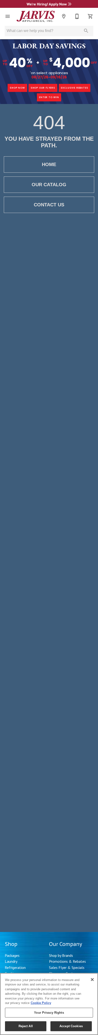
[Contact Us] (77, 16)
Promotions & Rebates (67, 961)
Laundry (11, 961)
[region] (49, 1004)
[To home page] (35, 16)
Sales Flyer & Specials (66, 967)
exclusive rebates (74, 88)
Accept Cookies (71, 1026)
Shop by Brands (61, 955)
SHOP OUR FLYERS (43, 88)
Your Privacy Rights (49, 1012)
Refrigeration (15, 967)
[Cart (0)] (90, 16)
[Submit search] (86, 31)
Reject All (26, 1026)
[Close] (92, 979)
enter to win (49, 97)
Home (49, 164)
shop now (17, 88)
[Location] (63, 16)
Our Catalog (49, 184)
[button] (7, 16)
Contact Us (49, 204)
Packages (12, 955)
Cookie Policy (41, 1003)
